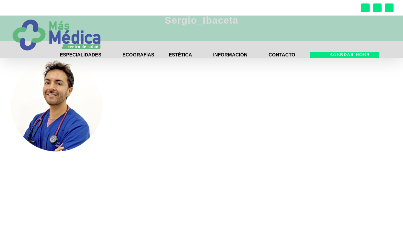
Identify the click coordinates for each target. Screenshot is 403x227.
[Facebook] (365, 7)
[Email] (389, 7)
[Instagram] (377, 7)
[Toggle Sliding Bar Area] (397, 5)
